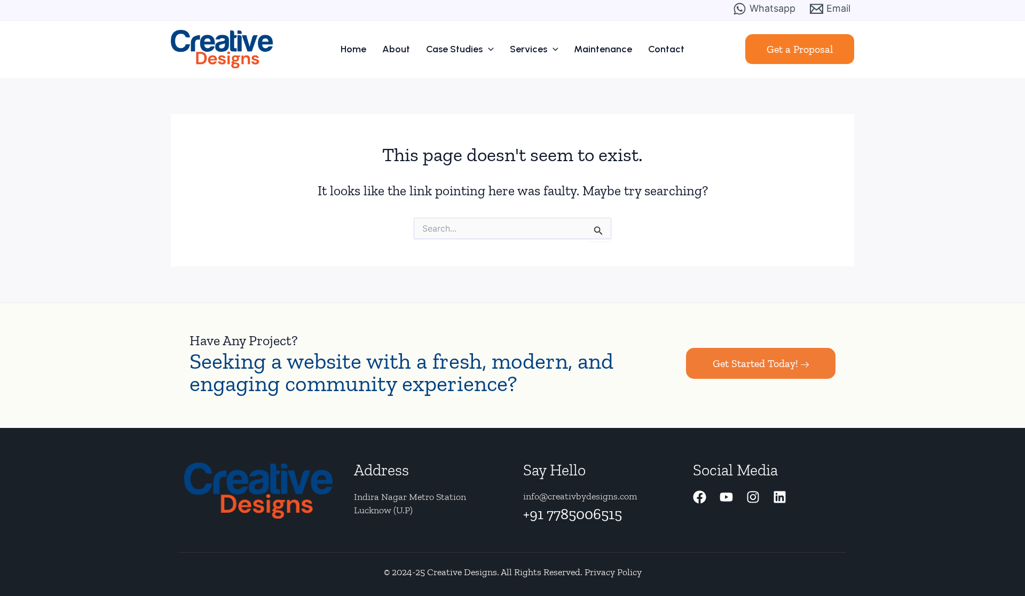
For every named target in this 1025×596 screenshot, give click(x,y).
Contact (666, 49)
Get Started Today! (755, 363)
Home (353, 49)
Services (528, 49)
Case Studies (454, 49)
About (396, 49)
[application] (488, 49)
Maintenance (603, 49)
